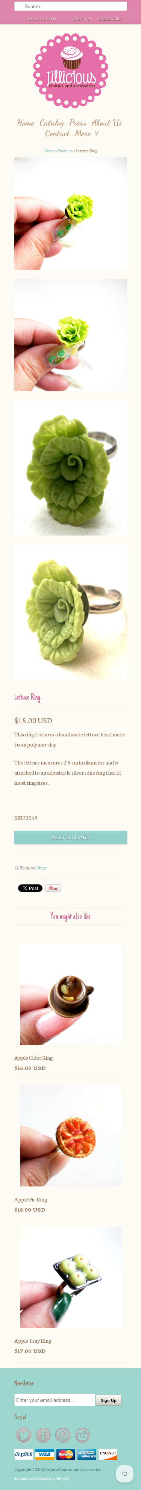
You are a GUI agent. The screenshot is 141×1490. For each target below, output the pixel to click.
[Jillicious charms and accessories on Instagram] (82, 1442)
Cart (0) (82, 18)
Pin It (53, 888)
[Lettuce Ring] (70, 215)
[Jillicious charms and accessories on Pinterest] (63, 1442)
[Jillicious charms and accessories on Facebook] (43, 1442)
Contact (57, 133)
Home (25, 122)
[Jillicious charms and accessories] (70, 72)
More (87, 133)
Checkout (110, 18)
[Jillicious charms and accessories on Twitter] (24, 1442)
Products (64, 150)
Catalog (51, 122)
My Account (42, 18)
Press (77, 122)
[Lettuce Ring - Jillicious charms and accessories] (70, 470)
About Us (107, 122)
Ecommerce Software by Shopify (41, 1478)
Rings (41, 868)
